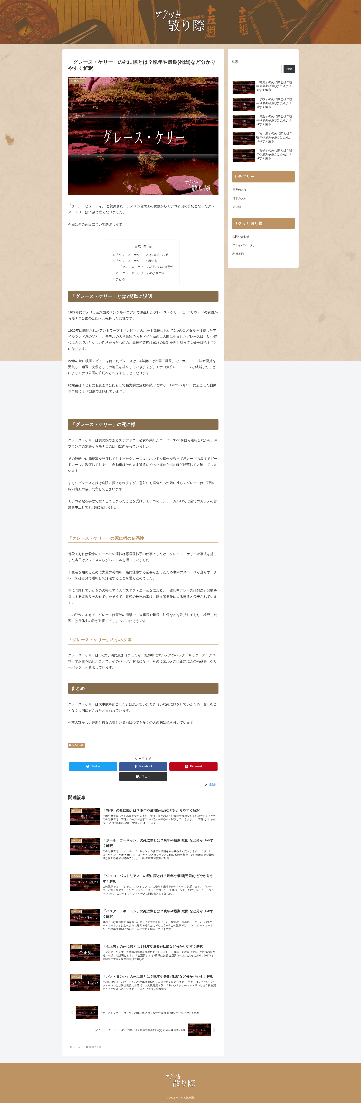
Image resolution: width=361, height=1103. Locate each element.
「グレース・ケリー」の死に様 (137, 261)
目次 (137, 246)
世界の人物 (77, 745)
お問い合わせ (240, 236)
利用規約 (238, 253)
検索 (235, 62)
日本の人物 (239, 198)
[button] (143, 776)
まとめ (120, 279)
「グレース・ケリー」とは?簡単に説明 (142, 254)
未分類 (236, 207)
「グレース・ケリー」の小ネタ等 (141, 273)
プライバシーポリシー (246, 245)
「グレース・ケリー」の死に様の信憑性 (146, 267)
